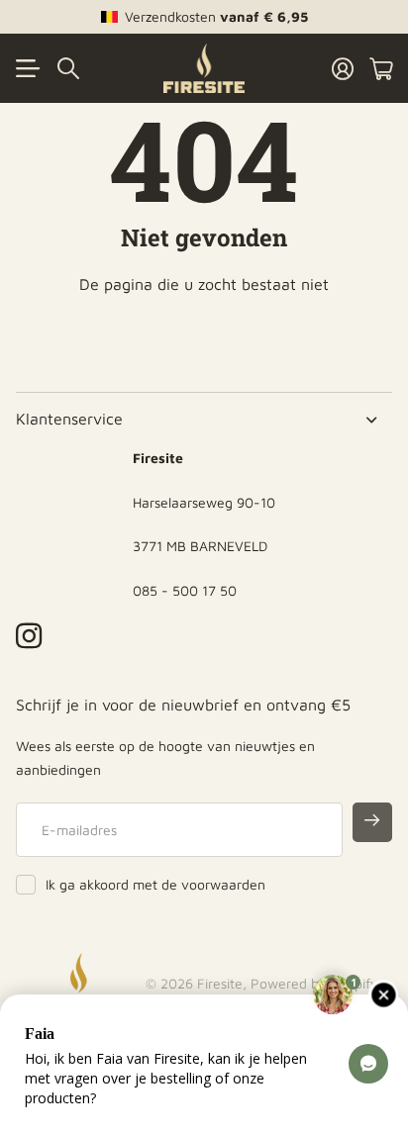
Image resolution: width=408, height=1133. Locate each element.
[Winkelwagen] (380, 68)
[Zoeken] (68, 68)
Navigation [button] (27, 68)
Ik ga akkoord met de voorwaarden (155, 884)
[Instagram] (29, 635)
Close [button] (204, 419)
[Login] (343, 68)
